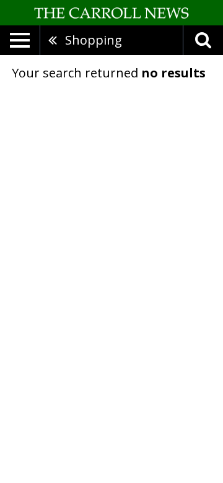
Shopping (93, 40)
